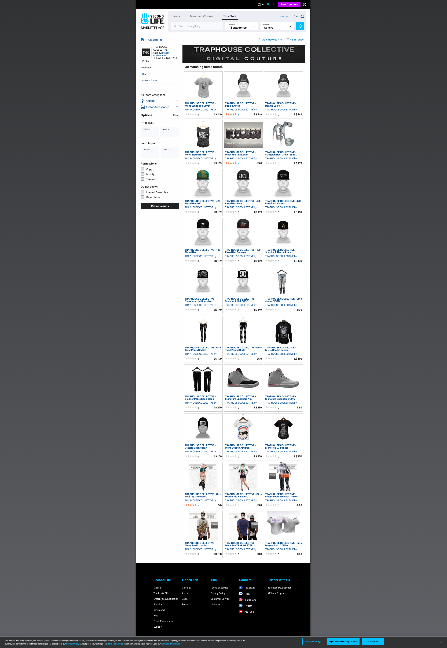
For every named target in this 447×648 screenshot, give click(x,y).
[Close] (441, 642)
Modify (150, 174)
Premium (158, 604)
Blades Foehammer (161, 54)
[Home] (142, 40)
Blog (144, 74)
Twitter (248, 605)
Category (231, 24)
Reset (176, 115)
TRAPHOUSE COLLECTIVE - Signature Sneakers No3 (240, 397)
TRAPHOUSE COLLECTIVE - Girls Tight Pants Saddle (203, 348)
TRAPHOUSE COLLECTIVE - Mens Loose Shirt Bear (240, 446)
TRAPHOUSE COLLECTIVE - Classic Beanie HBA (200, 446)
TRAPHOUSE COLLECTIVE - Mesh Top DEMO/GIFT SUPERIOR (240, 153)
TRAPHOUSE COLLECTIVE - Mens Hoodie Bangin (280, 348)
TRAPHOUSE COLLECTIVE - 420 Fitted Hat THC (202, 202)
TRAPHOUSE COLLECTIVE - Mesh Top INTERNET (200, 153)
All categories (155, 39)
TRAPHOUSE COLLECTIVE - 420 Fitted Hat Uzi (202, 251)
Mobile (157, 587)
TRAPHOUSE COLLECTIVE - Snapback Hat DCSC (240, 299)
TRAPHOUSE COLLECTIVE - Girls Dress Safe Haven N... (243, 495)
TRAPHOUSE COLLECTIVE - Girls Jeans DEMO (283, 299)
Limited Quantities (157, 192)
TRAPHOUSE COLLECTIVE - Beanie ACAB (240, 104)
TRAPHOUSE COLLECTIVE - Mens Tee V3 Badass (280, 446)
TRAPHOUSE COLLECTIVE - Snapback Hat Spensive (200, 299)
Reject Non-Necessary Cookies (343, 641)
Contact (186, 587)
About (185, 593)
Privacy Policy (217, 593)
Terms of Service (219, 587)
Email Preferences (163, 621)
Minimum (147, 129)
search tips (284, 16)
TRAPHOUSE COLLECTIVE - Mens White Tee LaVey (200, 104)
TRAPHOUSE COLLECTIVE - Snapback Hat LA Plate (280, 251)
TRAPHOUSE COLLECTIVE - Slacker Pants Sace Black (200, 397)
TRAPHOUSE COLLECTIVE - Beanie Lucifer (280, 104)
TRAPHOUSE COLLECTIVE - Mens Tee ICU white (200, 544)
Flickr (247, 593)
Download (159, 610)
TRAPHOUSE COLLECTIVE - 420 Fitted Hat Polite (283, 202)
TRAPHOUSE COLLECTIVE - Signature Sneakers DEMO (280, 397)
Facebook (249, 587)
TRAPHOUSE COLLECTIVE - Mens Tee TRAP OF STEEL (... (241, 544)
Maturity (266, 24)
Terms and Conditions (171, 644)
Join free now (289, 4)
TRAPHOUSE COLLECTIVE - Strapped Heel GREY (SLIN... (281, 153)
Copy (149, 169)
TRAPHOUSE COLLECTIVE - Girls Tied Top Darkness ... (203, 495)
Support (157, 626)
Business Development (280, 587)
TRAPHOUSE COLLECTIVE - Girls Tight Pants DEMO (243, 348)
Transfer (151, 179)
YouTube (249, 611)
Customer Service (219, 598)
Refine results (160, 206)
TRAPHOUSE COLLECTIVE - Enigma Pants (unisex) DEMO (281, 495)
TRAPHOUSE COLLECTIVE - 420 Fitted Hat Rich (243, 202)
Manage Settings (313, 641)
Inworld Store (149, 80)
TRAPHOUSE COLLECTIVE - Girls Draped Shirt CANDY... (283, 544)
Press (185, 604)
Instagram (250, 599)
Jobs (185, 598)
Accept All (373, 641)
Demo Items (153, 197)
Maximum (167, 129)
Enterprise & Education (165, 598)
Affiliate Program (277, 593)
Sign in (270, 4)
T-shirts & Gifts (161, 593)
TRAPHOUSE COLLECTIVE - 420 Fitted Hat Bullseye (243, 251)
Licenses (215, 604)
